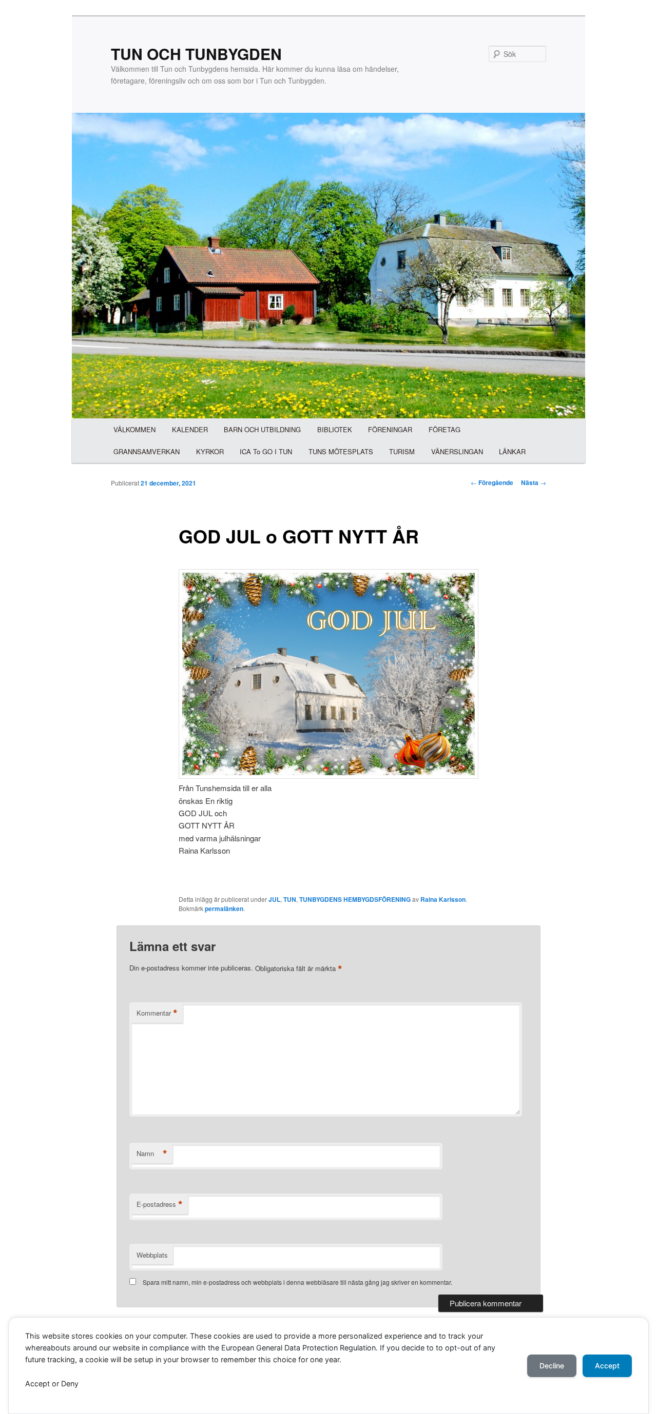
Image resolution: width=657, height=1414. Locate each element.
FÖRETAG (444, 429)
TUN (289, 899)
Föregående (492, 482)
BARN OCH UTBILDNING (262, 429)
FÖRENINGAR (390, 429)
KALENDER (190, 429)
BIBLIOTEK (334, 429)
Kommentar (157, 1013)
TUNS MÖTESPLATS (340, 451)
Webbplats (152, 1255)
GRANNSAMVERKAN (146, 451)
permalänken (224, 908)
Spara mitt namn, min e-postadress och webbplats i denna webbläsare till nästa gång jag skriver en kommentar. (297, 1282)
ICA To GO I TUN (266, 451)
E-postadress (160, 1204)
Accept (607, 1365)
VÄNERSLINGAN (457, 451)
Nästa (533, 482)
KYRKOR (210, 451)
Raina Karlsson (443, 899)
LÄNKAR (512, 451)
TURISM (402, 451)
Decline (551, 1365)
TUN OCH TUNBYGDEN (196, 54)
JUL (274, 899)
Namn (152, 1153)
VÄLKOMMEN (134, 429)
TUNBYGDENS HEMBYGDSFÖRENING (355, 899)
